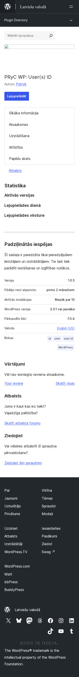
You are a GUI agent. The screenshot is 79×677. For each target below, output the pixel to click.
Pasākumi (49, 536)
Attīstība (16, 147)
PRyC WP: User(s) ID (28, 77)
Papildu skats (20, 158)
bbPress (11, 582)
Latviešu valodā (27, 610)
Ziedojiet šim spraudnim (23, 463)
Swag (48, 552)
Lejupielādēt (16, 96)
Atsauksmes (18, 124)
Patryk (21, 84)
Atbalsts (15, 170)
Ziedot (47, 544)
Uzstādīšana (19, 136)
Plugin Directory (16, 20)
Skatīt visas (65, 383)
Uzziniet (11, 528)
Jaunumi (10, 498)
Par (7, 490)
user (57, 338)
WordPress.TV (15, 552)
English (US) (66, 328)
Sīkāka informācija (23, 113)
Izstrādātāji (13, 544)
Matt (8, 574)
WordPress (65, 347)
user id (68, 338)
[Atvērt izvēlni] (72, 6)
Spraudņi (49, 506)
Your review (13, 383)
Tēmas (47, 498)
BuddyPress (14, 589)
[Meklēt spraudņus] (51, 35)
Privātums (12, 514)
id (49, 338)
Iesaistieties (51, 528)
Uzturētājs (12, 506)
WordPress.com (17, 566)
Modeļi (47, 514)
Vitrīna (47, 490)
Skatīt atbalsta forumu (22, 423)
